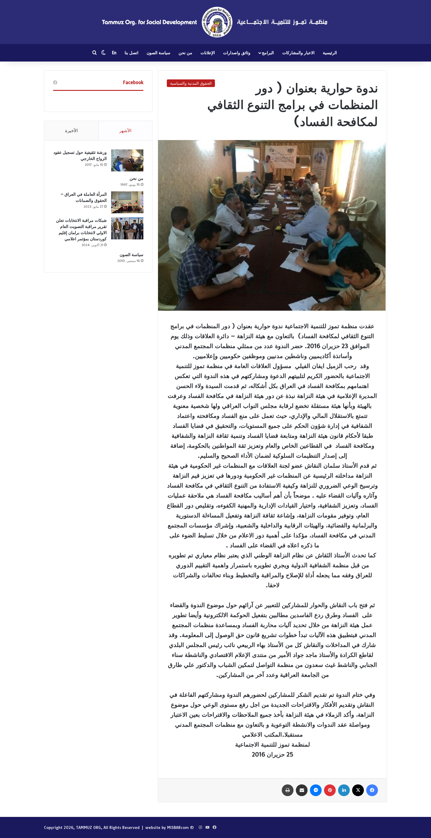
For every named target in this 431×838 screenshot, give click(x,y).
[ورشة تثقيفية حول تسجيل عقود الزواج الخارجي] (127, 160)
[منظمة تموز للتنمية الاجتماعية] (215, 22)
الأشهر (125, 130)
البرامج (268, 52)
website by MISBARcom (167, 827)
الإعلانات (208, 52)
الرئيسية (330, 52)
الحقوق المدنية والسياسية (191, 83)
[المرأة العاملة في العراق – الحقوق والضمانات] (127, 202)
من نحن (185, 52)
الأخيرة (71, 130)
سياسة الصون (158, 52)
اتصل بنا (131, 52)
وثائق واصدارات (236, 52)
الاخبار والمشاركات (298, 52)
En (114, 52)
